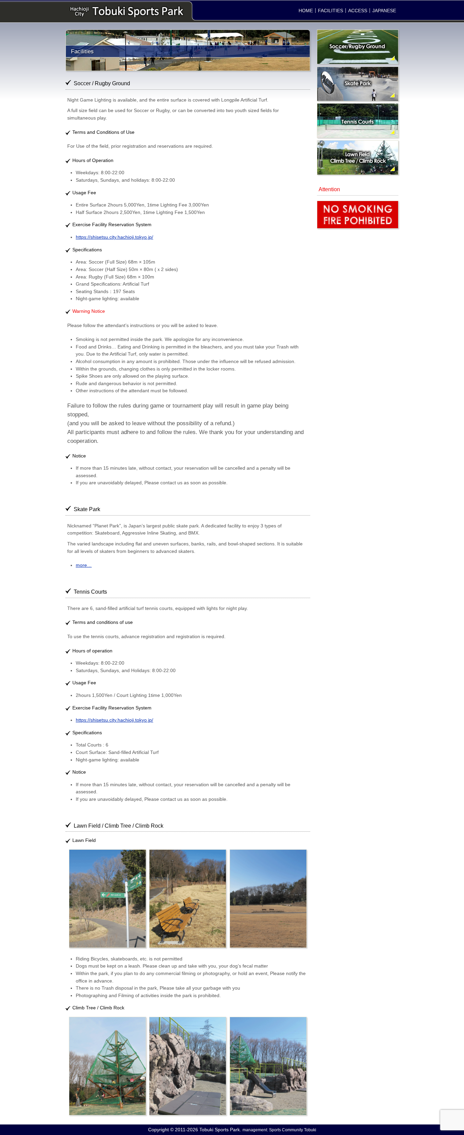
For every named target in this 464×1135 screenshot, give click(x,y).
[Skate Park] (357, 99)
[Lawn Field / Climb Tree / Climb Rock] (357, 173)
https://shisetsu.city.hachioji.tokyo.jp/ (114, 237)
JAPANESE (384, 10)
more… (84, 565)
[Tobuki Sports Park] (127, 11)
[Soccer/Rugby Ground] (357, 62)
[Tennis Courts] (357, 136)
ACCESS (357, 10)
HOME (306, 10)
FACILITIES (330, 10)
